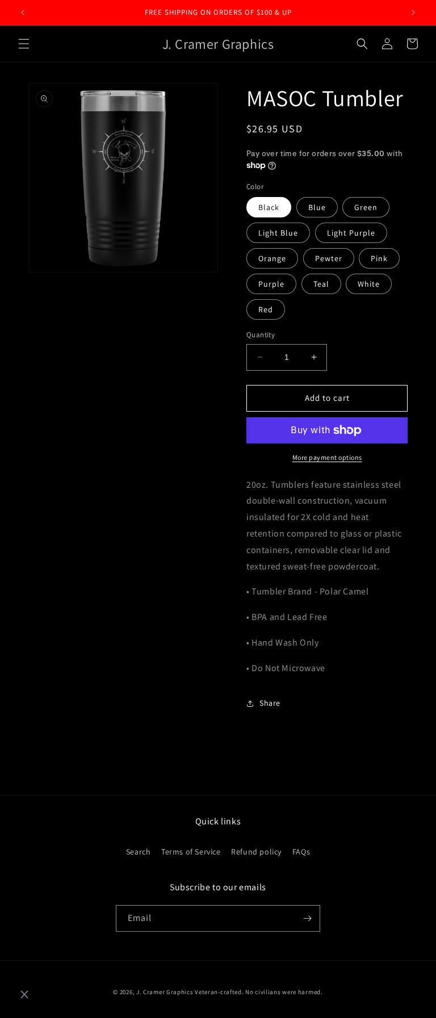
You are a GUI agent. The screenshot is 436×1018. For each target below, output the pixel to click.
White (369, 284)
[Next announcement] (413, 12)
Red (265, 309)
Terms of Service (191, 852)
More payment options (327, 457)
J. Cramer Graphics (165, 992)
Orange (272, 258)
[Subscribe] (307, 918)
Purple (271, 284)
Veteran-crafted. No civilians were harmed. (258, 992)
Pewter (328, 258)
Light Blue (278, 233)
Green (366, 207)
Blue (317, 207)
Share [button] (269, 703)
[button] (23, 43)
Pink (379, 258)
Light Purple (351, 233)
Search (138, 852)
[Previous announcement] (22, 12)
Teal (321, 284)
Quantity (260, 335)
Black (268, 207)
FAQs (301, 852)
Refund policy (256, 852)
